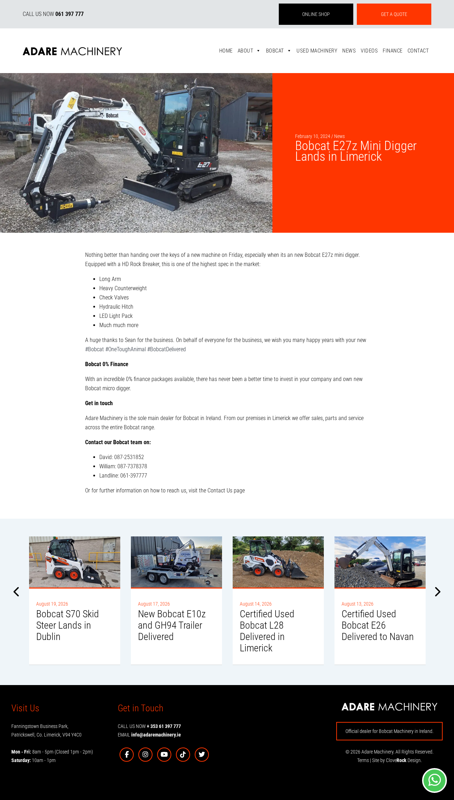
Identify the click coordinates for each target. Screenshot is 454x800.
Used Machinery (317, 51)
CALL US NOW (53, 14)
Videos (369, 51)
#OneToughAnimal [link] (125, 349)
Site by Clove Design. (397, 760)
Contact (418, 51)
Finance (393, 51)
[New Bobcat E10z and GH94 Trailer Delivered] (176, 561)
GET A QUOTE (394, 14)
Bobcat (275, 51)
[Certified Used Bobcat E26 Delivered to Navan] (380, 561)
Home (226, 51)
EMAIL (149, 735)
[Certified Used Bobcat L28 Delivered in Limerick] (278, 561)
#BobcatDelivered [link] (166, 349)
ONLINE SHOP (316, 14)
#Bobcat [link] (94, 349)
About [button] (246, 51)
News (349, 51)
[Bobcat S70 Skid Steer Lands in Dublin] (74, 561)
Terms (363, 760)
